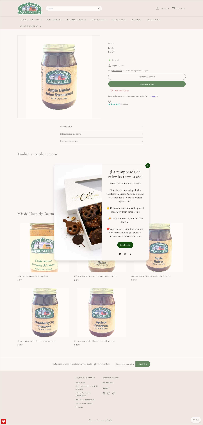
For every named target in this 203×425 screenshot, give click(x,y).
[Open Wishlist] (3, 421)
